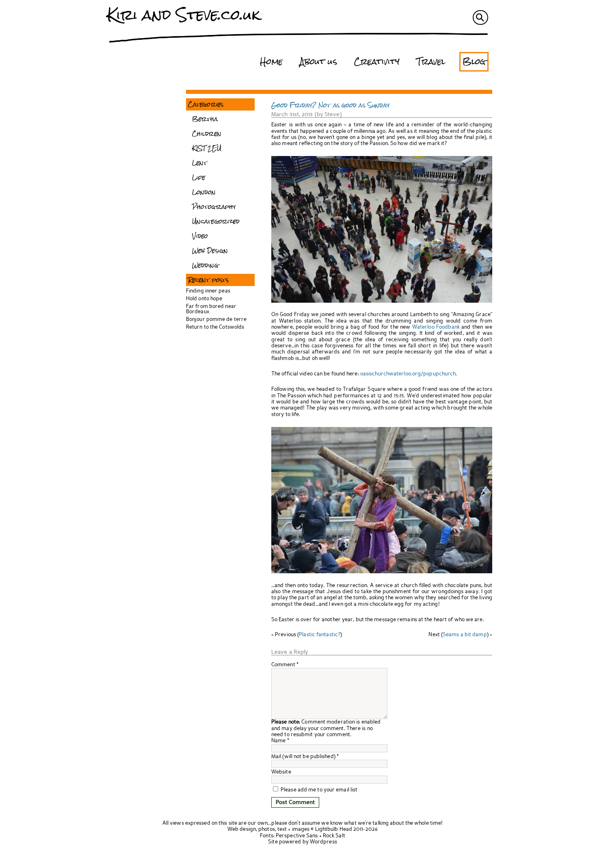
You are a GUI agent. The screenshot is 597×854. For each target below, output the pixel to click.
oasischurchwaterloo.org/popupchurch (408, 374)
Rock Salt (334, 836)
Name (278, 740)
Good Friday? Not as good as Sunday (330, 105)
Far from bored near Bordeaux (211, 309)
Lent (199, 163)
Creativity (377, 61)
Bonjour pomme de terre (216, 319)
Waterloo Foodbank (436, 327)
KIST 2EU (206, 148)
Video (200, 236)
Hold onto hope (204, 298)
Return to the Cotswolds (215, 327)
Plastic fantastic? (319, 634)
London (204, 192)
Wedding (205, 265)
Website (281, 772)
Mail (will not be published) (303, 756)
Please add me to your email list (318, 790)
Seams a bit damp (465, 634)
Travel (431, 61)
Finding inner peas (208, 291)
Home (271, 61)
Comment (284, 665)
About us (318, 61)
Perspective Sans (297, 836)
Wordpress (323, 842)
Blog (474, 61)
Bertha (205, 119)
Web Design (210, 251)
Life (198, 177)
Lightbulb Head (333, 829)
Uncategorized (216, 221)
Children (206, 134)
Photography (214, 207)
